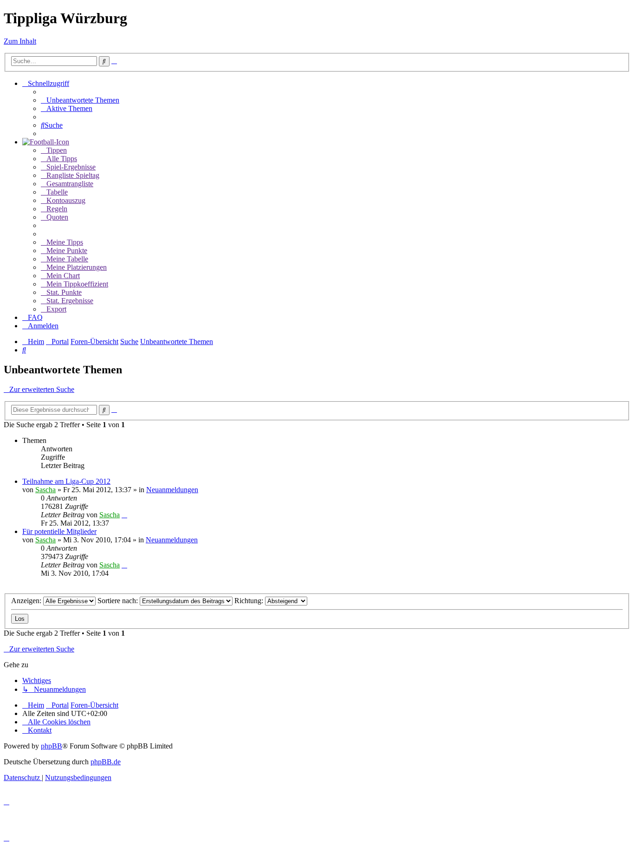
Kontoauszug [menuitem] (65, 200)
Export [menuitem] (56, 309)
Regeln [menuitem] (56, 209)
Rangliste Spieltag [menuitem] (72, 175)
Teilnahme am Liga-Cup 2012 (66, 481)
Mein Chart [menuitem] (63, 276)
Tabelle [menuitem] (57, 192)
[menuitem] (80, 100)
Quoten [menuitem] (57, 217)
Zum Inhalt (20, 41)
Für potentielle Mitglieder (59, 531)
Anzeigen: (27, 601)
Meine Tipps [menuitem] (64, 242)
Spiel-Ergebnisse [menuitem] (71, 167)
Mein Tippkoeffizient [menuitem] (77, 284)
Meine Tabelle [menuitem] (67, 259)
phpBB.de (106, 762)
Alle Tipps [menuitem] (61, 159)
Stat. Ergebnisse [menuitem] (69, 301)
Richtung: (249, 601)
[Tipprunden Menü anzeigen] (45, 142)
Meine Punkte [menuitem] (66, 250)
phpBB (51, 746)
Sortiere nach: (118, 601)
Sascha (45, 490)
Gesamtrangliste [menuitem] (69, 184)
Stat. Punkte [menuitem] (64, 292)
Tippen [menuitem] (56, 150)
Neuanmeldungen (172, 490)
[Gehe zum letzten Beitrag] (124, 515)
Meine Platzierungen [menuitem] (76, 267)
